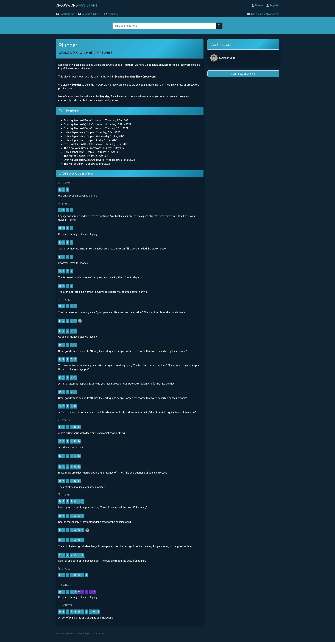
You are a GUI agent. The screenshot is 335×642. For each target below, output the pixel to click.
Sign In (258, 5)
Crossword (77, 5)
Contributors (66, 14)
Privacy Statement (64, 633)
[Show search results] (219, 26)
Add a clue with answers (264, 14)
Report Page (84, 633)
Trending (112, 14)
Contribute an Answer (243, 73)
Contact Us (99, 633)
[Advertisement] (243, 100)
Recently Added (90, 14)
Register (274, 5)
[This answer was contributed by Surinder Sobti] (80, 320)
